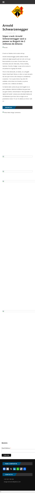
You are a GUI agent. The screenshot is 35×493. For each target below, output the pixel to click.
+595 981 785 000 (9, 479)
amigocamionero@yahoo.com (12, 482)
